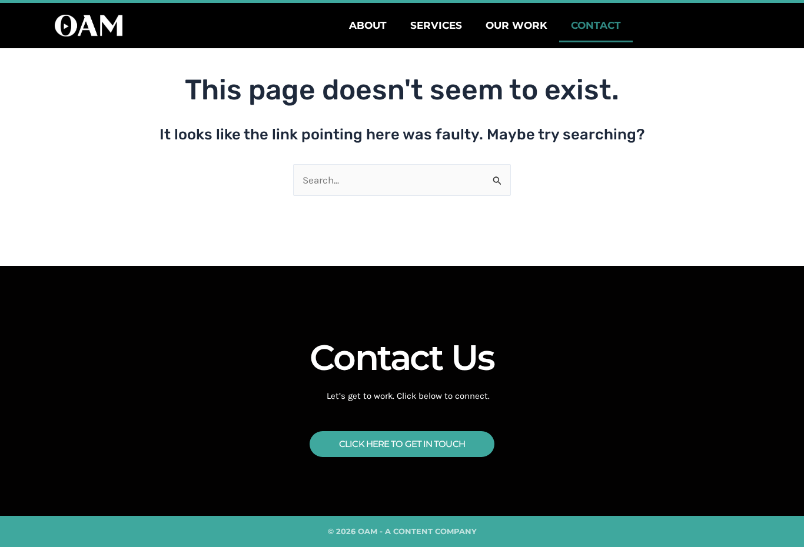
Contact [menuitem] (596, 25)
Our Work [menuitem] (516, 25)
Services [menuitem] (436, 25)
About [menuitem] (368, 25)
